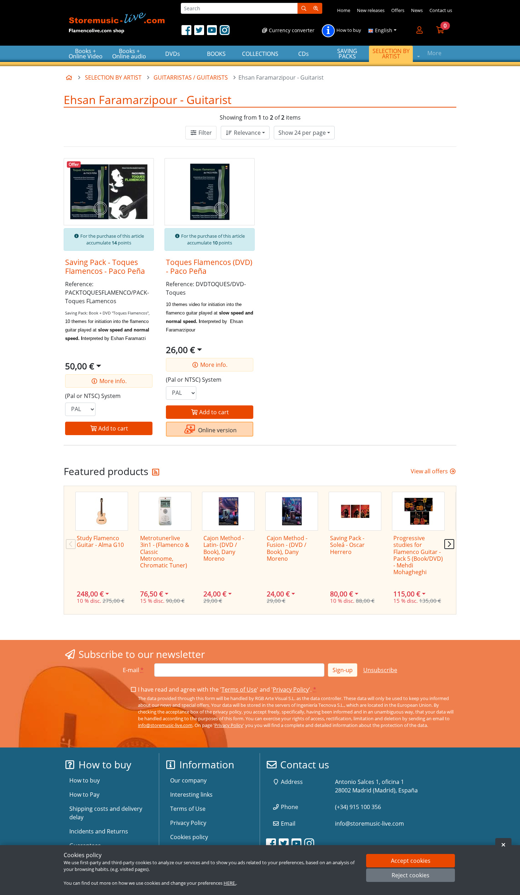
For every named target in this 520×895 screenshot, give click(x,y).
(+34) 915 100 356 (358, 807)
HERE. (230, 883)
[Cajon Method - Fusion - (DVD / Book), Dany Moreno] (291, 511)
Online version (217, 430)
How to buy (348, 30)
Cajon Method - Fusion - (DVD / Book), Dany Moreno (287, 548)
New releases (371, 10)
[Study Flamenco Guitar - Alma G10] (101, 511)
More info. (112, 381)
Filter (204, 133)
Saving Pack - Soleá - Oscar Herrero (347, 544)
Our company (188, 780)
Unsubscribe (380, 670)
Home (343, 10)
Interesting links (191, 794)
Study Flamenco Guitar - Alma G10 (100, 541)
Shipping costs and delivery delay (105, 813)
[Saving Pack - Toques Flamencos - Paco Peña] (108, 192)
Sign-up (343, 670)
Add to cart (112, 428)
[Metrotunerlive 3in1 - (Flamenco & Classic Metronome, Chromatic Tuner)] (165, 511)
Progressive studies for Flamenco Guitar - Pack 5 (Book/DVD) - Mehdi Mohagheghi (418, 555)
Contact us (440, 10)
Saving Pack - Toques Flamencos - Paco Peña (105, 266)
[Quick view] (142, 169)
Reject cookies (410, 875)
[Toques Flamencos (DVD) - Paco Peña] (209, 192)
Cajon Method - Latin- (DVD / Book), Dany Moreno (223, 548)
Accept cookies (411, 861)
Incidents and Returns (98, 831)
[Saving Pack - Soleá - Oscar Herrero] (355, 511)
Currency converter (290, 30)
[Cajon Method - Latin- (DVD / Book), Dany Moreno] (228, 511)
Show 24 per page (302, 133)
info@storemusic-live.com (165, 725)
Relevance (246, 133)
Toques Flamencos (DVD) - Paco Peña (209, 266)
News (417, 10)
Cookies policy (189, 837)
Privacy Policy (291, 689)
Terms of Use (239, 689)
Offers (397, 10)
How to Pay (84, 794)
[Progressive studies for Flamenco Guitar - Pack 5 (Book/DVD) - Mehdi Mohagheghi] (418, 511)
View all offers (430, 471)
